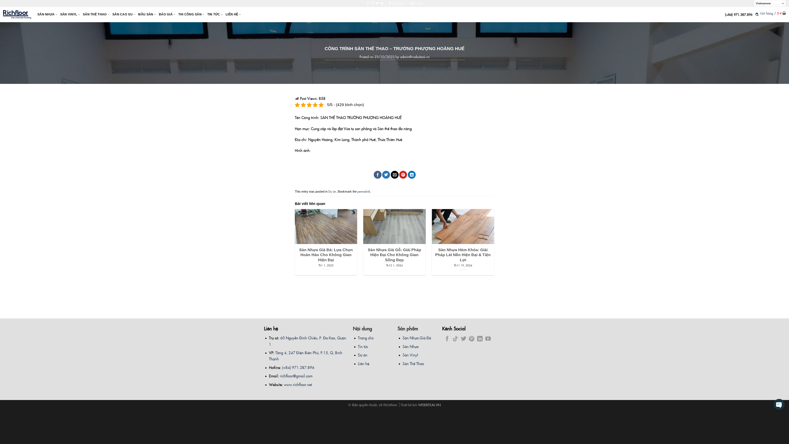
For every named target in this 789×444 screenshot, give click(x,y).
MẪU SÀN (145, 14)
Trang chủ (366, 337)
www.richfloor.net (298, 384)
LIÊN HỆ (232, 14)
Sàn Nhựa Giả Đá (417, 337)
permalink (364, 191)
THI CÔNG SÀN (190, 14)
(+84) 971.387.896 (738, 14)
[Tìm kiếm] (757, 14)
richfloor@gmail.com (296, 375)
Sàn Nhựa (411, 346)
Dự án (332, 191)
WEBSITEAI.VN (429, 404)
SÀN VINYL (68, 14)
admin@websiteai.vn (415, 56)
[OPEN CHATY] (779, 404)
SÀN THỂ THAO (95, 14)
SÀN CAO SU (122, 14)
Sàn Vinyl (410, 354)
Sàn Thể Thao (413, 363)
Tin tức (363, 346)
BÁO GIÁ (166, 14)
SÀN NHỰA (45, 14)
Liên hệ (363, 363)
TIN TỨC (213, 14)
